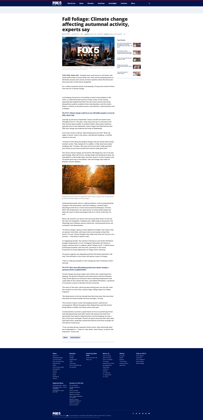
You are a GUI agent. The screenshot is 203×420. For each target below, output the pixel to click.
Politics (54, 365)
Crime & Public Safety (58, 367)
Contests (105, 371)
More (133, 3)
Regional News (58, 383)
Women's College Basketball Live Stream (75, 400)
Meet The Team (107, 357)
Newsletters (56, 376)
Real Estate (122, 365)
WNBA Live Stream (74, 403)
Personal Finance (124, 363)
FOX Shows (106, 361)
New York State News (58, 361)
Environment (75, 337)
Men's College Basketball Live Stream (75, 396)
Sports (54, 374)
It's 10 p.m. (105, 376)
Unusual (55, 371)
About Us (106, 353)
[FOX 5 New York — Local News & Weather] (58, 3)
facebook (133, 413)
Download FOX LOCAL (108, 363)
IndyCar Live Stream (74, 394)
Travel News (72, 363)
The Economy (123, 361)
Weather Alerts (73, 359)
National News (56, 363)
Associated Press (75, 34)
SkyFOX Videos (140, 361)
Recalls (121, 357)
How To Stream (107, 356)
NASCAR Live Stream (74, 392)
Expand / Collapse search (149, 3)
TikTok (139, 413)
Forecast (71, 356)
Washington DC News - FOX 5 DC (59, 391)
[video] (137, 45)
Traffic (71, 361)
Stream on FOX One (76, 383)
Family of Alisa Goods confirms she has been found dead (124, 66)
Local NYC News (57, 359)
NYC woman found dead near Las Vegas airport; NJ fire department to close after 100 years (124, 45)
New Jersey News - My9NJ (59, 385)
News (82, 34)
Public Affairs (106, 367)
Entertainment (56, 369)
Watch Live (55, 356)
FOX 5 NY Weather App (75, 365)
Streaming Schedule (58, 357)
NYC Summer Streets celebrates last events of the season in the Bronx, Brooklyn (124, 52)
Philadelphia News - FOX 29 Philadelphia (60, 387)
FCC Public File (106, 373)
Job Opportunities (107, 365)
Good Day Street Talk (91, 357)
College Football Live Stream (74, 387)
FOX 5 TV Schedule (107, 359)
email (149, 413)
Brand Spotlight (140, 363)
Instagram (136, 413)
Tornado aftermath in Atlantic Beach (122, 72)
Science (55, 373)
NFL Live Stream (73, 385)
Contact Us (105, 369)
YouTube (142, 413)
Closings (71, 357)
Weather (72, 353)
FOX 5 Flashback (140, 359)
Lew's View (139, 357)
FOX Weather (72, 367)
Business (122, 359)
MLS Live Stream (73, 405)
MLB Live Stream (73, 390)
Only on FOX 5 (141, 353)
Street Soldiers (140, 356)
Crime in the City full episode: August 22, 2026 (124, 58)
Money (122, 353)
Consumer (122, 356)
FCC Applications (107, 374)
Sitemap (55, 378)
